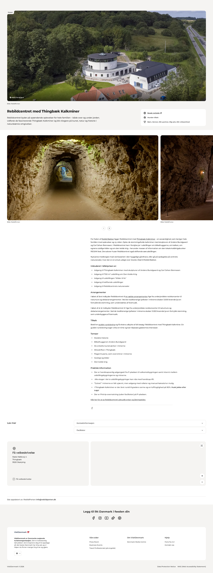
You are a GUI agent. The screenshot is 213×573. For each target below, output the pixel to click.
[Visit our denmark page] (93, 518)
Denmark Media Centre (136, 542)
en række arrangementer (136, 296)
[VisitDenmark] (21, 532)
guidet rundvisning (107, 325)
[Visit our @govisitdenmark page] (113, 518)
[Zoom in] (202, 475)
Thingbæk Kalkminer (146, 239)
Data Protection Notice (166, 567)
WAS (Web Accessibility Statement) (192, 567)
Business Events (95, 545)
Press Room (94, 542)
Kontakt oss (169, 545)
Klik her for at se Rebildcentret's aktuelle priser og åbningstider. (118, 400)
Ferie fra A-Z (169, 542)
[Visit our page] (100, 518)
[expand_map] (201, 445)
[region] (148, 463)
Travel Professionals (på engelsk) (102, 548)
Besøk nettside (153, 113)
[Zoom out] (202, 482)
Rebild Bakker (108, 239)
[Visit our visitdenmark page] (106, 518)
